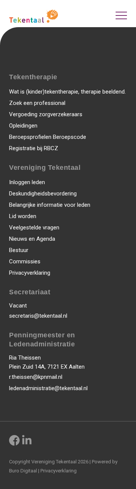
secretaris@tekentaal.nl (38, 315)
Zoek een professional (37, 103)
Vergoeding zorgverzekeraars (45, 114)
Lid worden (22, 216)
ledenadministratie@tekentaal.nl (48, 388)
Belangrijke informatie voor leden (49, 204)
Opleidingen (23, 125)
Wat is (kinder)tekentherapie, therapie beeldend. (67, 91)
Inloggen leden (27, 182)
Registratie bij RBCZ (33, 148)
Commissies (24, 261)
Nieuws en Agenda (32, 238)
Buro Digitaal (23, 471)
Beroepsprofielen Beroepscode (47, 137)
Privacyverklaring (29, 272)
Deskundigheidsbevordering (43, 193)
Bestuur (18, 250)
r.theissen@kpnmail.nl (35, 377)
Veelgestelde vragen (34, 227)
